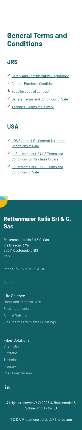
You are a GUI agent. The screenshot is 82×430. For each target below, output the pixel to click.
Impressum (63, 419)
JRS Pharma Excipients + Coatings (30, 322)
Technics (10, 359)
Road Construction (18, 373)
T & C (14, 419)
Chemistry (11, 346)
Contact (10, 282)
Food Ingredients (16, 308)
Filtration (11, 353)
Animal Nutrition (16, 315)
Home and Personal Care (22, 302)
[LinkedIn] (7, 387)
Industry (10, 366)
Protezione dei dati (36, 419)
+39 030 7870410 (32, 269)
